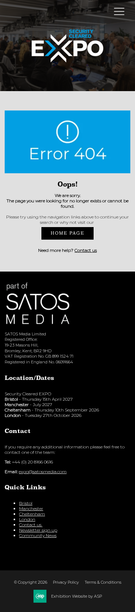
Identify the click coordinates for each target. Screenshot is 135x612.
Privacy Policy (66, 582)
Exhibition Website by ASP (76, 596)
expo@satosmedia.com (43, 471)
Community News (38, 535)
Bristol (25, 503)
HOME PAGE (67, 233)
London (27, 519)
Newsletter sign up (38, 530)
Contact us (86, 250)
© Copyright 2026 (30, 582)
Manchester (31, 508)
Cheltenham (32, 514)
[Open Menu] (119, 11)
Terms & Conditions (103, 582)
